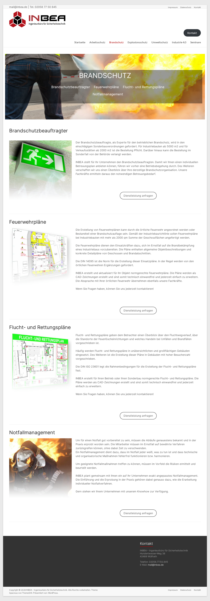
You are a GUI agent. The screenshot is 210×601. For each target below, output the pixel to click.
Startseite (79, 42)
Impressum (173, 7)
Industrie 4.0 (179, 42)
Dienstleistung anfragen (138, 195)
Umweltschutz (159, 42)
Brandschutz (116, 42)
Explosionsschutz (137, 42)
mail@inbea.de (156, 564)
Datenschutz (185, 7)
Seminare (195, 42)
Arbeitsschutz (97, 42)
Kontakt (197, 7)
